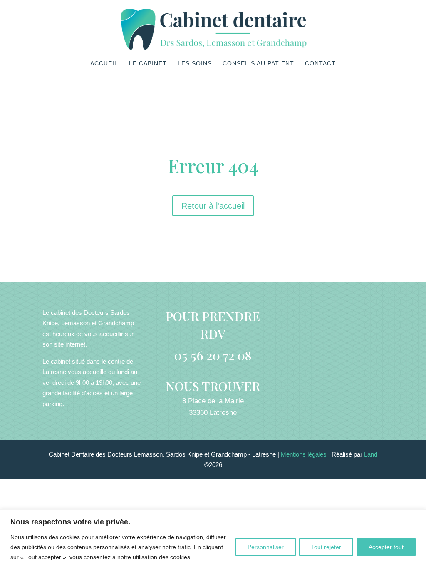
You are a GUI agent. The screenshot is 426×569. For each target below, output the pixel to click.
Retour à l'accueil (213, 205)
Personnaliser (266, 547)
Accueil (104, 63)
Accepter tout (386, 547)
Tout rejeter (326, 547)
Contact (320, 63)
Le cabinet (148, 63)
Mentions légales (304, 454)
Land (370, 454)
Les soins (195, 63)
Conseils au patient (258, 63)
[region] (213, 539)
